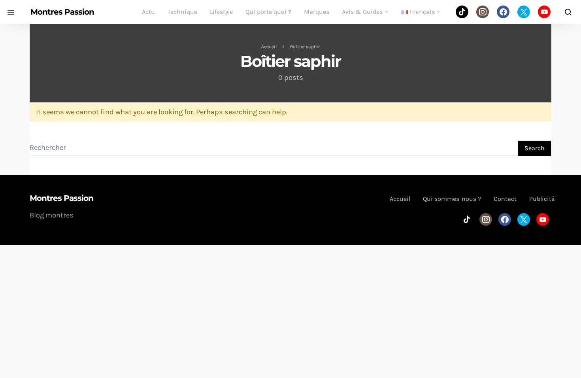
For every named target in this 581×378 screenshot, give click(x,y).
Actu (148, 11)
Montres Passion (62, 12)
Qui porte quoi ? (268, 11)
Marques (316, 11)
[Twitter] (523, 12)
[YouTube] (544, 12)
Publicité (542, 198)
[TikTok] (462, 12)
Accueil (269, 46)
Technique (182, 11)
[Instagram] (482, 12)
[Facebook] (503, 12)
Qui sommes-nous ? (452, 198)
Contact (505, 198)
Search (534, 148)
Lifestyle (221, 11)
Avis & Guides (362, 11)
